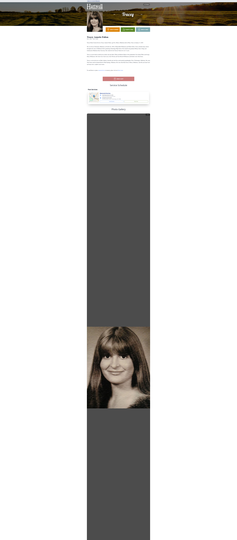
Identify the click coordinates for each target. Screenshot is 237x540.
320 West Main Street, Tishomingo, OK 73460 (111, 99)
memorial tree (102, 70)
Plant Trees (136, 101)
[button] (94, 96)
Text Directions (111, 101)
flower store (120, 70)
